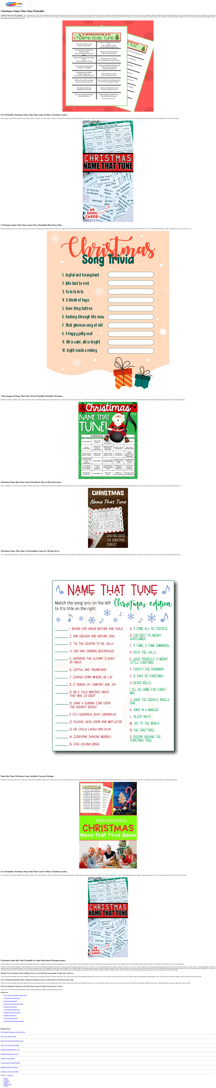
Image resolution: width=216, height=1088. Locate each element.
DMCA (6, 1083)
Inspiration (10, 1075)
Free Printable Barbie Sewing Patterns (14, 1021)
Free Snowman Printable (10, 1001)
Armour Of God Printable (7, 1058)
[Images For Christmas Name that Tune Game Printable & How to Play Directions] (108, 440)
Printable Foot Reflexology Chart (9, 1054)
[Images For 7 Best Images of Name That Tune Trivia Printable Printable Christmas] (108, 312)
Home (5, 1078)
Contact (6, 1079)
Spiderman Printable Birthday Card (10, 1049)
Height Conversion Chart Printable (10, 1045)
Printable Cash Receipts (10, 1007)
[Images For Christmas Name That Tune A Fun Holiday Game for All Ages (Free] (108, 518)
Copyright (6, 1081)
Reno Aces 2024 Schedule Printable (13, 1004)
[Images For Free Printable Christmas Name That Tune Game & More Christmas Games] (108, 66)
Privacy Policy (8, 1084)
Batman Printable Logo (10, 1015)
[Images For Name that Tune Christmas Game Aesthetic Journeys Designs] (108, 665)
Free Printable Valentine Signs (12, 998)
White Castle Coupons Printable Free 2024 (12, 1041)
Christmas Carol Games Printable (9, 1071)
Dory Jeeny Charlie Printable (8, 1036)
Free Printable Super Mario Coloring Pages (15, 995)
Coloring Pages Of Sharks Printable (10, 1063)
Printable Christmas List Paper (12, 1012)
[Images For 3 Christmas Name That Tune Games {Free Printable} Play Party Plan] (108, 171)
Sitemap (6, 1086)
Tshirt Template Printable (10, 1018)
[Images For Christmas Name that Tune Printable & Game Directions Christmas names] (108, 917)
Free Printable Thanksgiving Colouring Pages (13, 1032)
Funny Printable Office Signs (12, 1009)
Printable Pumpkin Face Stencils (9, 1067)
